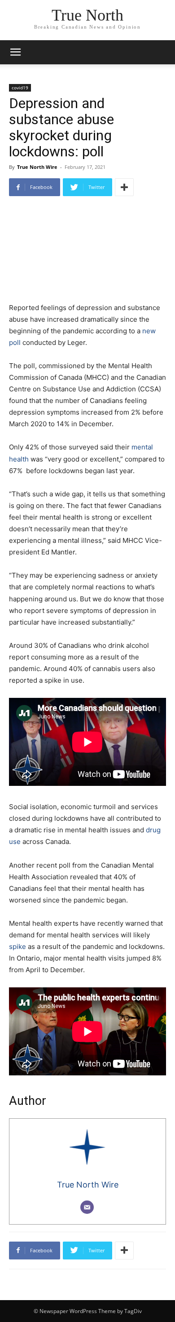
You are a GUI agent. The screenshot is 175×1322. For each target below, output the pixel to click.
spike (17, 946)
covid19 (20, 87)
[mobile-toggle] (15, 52)
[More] (124, 187)
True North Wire (37, 167)
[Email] (87, 1207)
